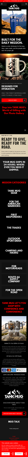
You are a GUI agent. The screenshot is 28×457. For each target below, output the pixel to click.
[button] (3, 4)
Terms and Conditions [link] (14, 438)
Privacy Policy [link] (14, 439)
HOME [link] (14, 436)
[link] (14, 3)
